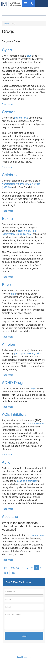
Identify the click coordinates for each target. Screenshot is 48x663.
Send (24, 635)
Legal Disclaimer (24, 657)
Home (6, 23)
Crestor (8, 111)
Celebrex (9, 174)
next (5, 572)
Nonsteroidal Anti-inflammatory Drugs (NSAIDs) (19, 232)
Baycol (7, 284)
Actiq (6, 462)
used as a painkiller (27, 480)
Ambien (8, 344)
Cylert (7, 49)
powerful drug (21, 117)
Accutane (10, 516)
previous (14, 567)
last (13, 572)
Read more (7, 104)
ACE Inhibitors (14, 414)
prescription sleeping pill (26, 353)
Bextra (7, 218)
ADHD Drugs (13, 382)
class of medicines (35, 423)
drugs (33, 388)
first (5, 567)
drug (29, 55)
